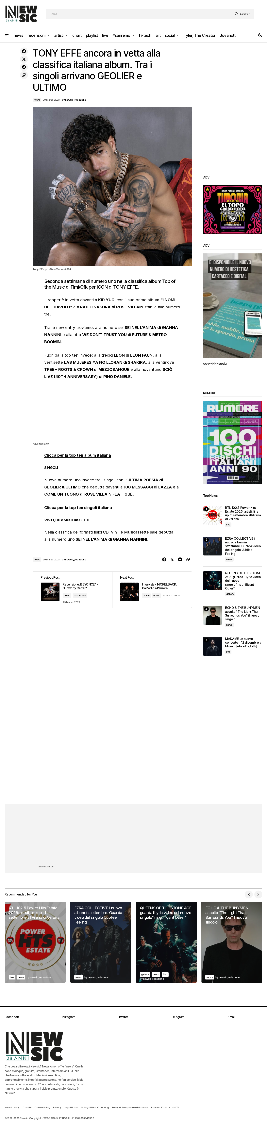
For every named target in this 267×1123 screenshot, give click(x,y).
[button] (6, 35)
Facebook (12, 1017)
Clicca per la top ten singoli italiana (78, 507)
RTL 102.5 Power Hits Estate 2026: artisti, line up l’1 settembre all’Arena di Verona (243, 513)
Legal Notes (71, 1107)
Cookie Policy (42, 1107)
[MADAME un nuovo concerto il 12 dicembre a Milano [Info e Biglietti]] (212, 646)
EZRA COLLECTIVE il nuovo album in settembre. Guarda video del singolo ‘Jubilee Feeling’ (243, 546)
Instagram (68, 1017)
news (37, 99)
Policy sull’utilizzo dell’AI (165, 1107)
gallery (230, 593)
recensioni (80, 595)
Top (165, 974)
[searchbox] (139, 14)
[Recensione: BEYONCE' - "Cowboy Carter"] (72, 590)
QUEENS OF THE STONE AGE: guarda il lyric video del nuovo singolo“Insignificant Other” (243, 580)
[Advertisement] (112, 414)
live (228, 524)
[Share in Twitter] (24, 59)
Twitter (123, 1017)
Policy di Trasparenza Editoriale (130, 1107)
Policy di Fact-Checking (95, 1107)
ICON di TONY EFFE (117, 287)
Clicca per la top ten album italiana (77, 455)
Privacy (57, 1107)
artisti (146, 595)
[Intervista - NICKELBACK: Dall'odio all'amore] (152, 590)
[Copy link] (24, 75)
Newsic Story (12, 1107)
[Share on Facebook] (24, 51)
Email (231, 1017)
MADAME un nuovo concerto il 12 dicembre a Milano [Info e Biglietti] (243, 642)
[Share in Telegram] (24, 67)
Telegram (177, 1017)
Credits (27, 1107)
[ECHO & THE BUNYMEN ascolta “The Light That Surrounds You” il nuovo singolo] (212, 615)
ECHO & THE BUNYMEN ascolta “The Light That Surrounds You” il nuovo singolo (242, 613)
